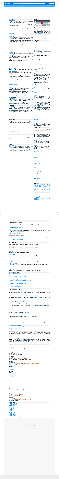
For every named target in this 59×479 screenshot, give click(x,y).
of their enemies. (41, 34)
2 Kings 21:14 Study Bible (12, 411)
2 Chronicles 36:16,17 (37, 163)
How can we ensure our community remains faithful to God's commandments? (20, 280)
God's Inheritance (11, 251)
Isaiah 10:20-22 (48, 317)
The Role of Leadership (12, 266)
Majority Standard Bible (12, 98)
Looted (47, 185)
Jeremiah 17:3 (36, 76)
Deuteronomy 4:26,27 (37, 173)
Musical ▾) (41, 19)
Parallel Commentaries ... (12, 342)
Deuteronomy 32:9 (21, 292)
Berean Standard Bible (12, 30)
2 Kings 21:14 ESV (11, 408)
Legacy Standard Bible (12, 52)
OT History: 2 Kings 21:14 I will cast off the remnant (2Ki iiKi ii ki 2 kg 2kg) (19, 416)
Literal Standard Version (12, 106)
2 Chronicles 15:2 (36, 140)
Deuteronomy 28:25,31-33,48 (38, 178)
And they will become (47, 34)
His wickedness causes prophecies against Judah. (42, 195)
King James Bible (11, 36)
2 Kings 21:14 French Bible (12, 414)
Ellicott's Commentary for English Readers (15, 325)
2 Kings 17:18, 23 (35, 334)
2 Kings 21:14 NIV (11, 406)
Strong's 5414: (11, 364)
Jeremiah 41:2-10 (43, 337)
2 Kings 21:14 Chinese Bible (13, 413)
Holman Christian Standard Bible (13, 65)
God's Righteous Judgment (12, 260)
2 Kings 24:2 (35, 157)
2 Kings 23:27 (36, 87)
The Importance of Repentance (13, 263)
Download (48, 38)
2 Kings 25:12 (20, 339)
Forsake (45, 184)
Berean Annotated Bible (12, 58)
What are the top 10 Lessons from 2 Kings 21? (16, 286)
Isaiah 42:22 (16, 329)
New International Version (12, 20)
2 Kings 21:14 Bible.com (12, 405)
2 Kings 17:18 (36, 84)
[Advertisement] (29, 215)
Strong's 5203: (11, 349)
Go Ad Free (2, 475)
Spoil (46, 186)
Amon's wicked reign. (38, 197)
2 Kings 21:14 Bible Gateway (13, 404)
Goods (47, 184)
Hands (35, 185)
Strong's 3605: (11, 395)
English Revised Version (12, 74)
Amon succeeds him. (38, 196)
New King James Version (12, 39)
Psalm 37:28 (35, 145)
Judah (10, 246)
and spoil (37, 35)
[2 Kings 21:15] (58, 214)
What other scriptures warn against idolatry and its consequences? (18, 279)
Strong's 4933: (11, 390)
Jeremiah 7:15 (36, 92)
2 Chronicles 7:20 (36, 50)
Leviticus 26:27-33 (35, 297)
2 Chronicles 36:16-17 (37, 106)
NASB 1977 (10, 49)
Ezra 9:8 (10, 318)
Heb (33, 17)
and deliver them (47, 33)
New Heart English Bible (12, 90)
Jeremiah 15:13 (36, 80)
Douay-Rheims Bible (11, 120)
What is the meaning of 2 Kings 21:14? (14, 273)
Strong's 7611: (11, 354)
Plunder (49, 185)
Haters (37, 185)
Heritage (40, 185)
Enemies (42, 184)
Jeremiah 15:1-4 (36, 95)
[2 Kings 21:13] (1, 214)
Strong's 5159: (11, 359)
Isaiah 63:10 (35, 115)
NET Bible (10, 87)
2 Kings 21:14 (25, 301)
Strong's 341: (10, 374)
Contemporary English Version (13, 71)
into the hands (36, 34)
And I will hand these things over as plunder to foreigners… (16, 239)
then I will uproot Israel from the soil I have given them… (16, 227)
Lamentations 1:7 (12, 314)
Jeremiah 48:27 (48, 337)
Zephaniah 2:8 (16, 338)
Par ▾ (14, 19)
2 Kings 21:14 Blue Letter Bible (13, 403)
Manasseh (10, 243)
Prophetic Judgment (12, 254)
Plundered (35, 186)
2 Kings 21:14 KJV (11, 410)
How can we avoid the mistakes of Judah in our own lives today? (18, 277)
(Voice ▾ (39, 19)
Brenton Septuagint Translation (13, 148)
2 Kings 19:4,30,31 (36, 151)
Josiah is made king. (37, 200)
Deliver (40, 184)
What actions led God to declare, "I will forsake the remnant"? (17, 276)
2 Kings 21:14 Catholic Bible (12, 415)
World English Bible (11, 101)
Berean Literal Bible (11, 33)
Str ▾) (15, 19)
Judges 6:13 (22, 326)
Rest (44, 186)
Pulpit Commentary (11, 331)
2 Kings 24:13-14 (17, 314)
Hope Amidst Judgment (12, 269)
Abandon (35, 184)
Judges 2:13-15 (40, 294)
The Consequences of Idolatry (13, 258)
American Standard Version (12, 68)
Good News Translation (12, 81)
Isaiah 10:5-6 (31, 305)
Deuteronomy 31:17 (36, 133)
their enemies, (43, 35)
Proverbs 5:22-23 (36, 316)
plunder (35, 35)
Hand (49, 184)
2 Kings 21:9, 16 (26, 295)
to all (40, 35)
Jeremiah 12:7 (36, 43)
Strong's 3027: (11, 369)
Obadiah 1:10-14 (11, 338)
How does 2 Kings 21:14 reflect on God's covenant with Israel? (18, 283)
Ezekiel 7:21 (35, 73)
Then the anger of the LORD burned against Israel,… (15, 233)
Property (39, 186)
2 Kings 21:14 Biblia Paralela (13, 412)
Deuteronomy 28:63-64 (37, 119)
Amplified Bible (11, 55)
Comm (32, 17)
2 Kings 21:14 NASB (11, 409)
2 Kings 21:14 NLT (11, 407)
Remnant (42, 186)
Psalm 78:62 (35, 47)
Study (29, 17)
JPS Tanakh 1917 (11, 145)
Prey (37, 186)
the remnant (38, 33)
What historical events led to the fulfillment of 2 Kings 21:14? (17, 284)
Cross (27, 17)
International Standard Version (13, 84)
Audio (25, 17)
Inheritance (43, 185)
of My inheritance (42, 33)
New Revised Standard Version (13, 131)
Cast (37, 184)
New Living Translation (12, 23)
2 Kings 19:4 (23, 333)
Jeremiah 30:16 (20, 329)
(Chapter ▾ (12, 19)
